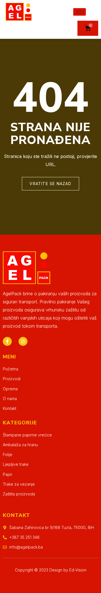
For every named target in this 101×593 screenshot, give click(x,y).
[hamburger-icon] (79, 12)
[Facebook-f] (7, 341)
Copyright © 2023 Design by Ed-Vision (50, 570)
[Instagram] (23, 341)
